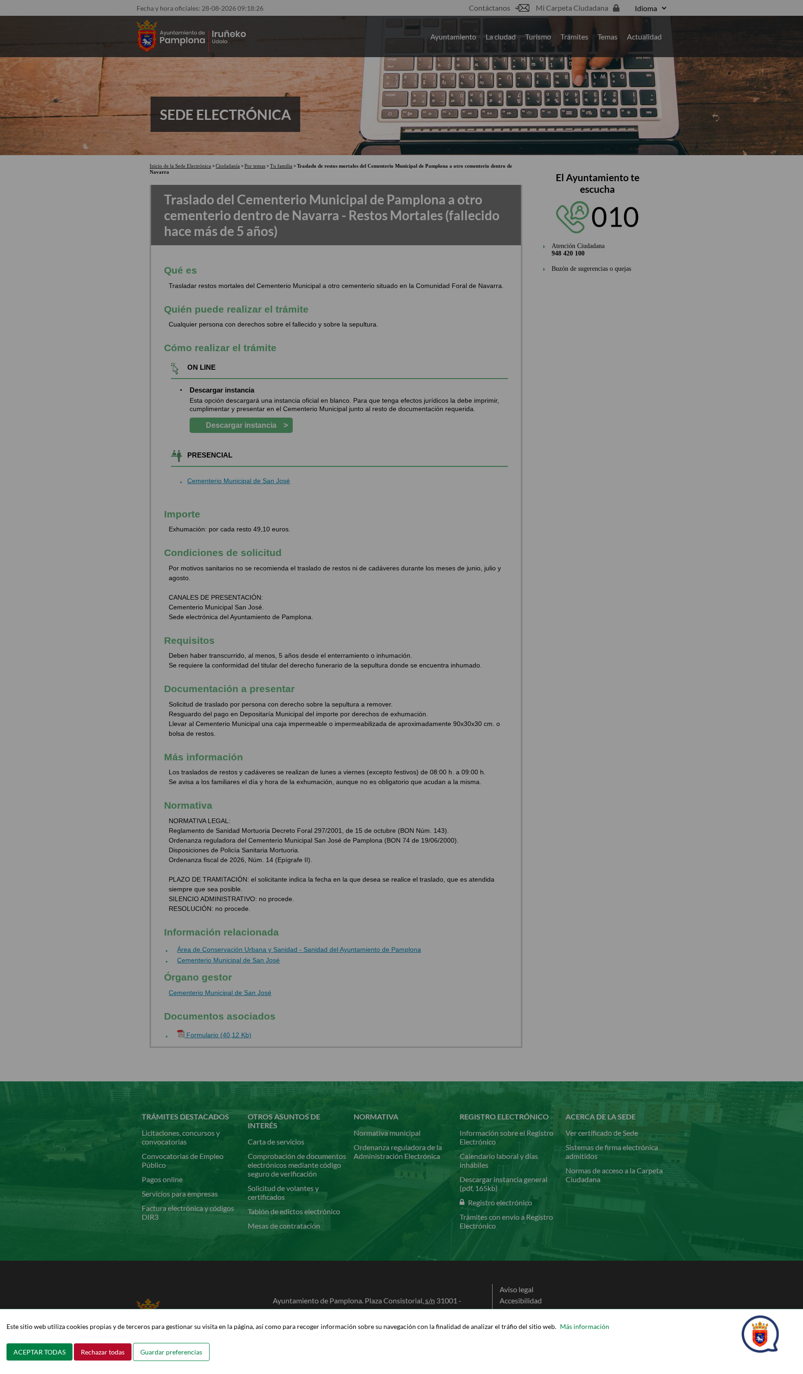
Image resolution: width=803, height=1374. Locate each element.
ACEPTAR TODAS (39, 1352)
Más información (584, 1326)
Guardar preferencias (171, 1352)
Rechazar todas (103, 1352)
